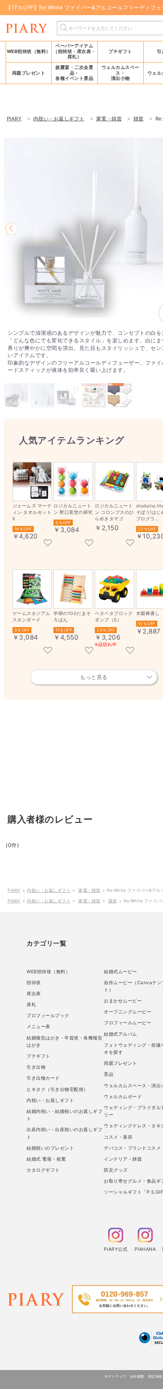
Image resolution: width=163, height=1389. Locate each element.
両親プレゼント (120, 1063)
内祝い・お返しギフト (49, 890)
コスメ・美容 (118, 1137)
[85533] (89, 543)
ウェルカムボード (123, 1096)
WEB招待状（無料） (29, 51)
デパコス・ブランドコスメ (132, 1148)
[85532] (130, 543)
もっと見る (94, 677)
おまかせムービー (123, 1001)
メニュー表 (38, 1026)
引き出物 (36, 1067)
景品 (108, 1074)
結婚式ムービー (120, 971)
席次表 (34, 993)
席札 (31, 1004)
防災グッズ (116, 1170)
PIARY (14, 890)
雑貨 (112, 901)
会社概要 (137, 1376)
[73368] (48, 543)
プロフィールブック (48, 1015)
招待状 (34, 982)
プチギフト (38, 1056)
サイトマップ (115, 1376)
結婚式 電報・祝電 (46, 1159)
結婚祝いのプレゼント (50, 1148)
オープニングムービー (127, 1011)
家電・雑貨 (89, 890)
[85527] (130, 651)
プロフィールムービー (127, 1022)
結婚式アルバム (120, 1034)
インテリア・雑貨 (123, 1159)
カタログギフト (43, 1170)
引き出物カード (43, 1078)
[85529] (89, 651)
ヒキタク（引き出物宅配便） (57, 1089)
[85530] (48, 651)
